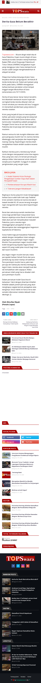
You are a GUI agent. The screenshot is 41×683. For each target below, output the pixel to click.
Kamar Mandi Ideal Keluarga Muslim (24, 646)
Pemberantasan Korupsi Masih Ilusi (21, 184)
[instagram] (11, 442)
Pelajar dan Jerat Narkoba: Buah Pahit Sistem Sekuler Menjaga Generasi (25, 358)
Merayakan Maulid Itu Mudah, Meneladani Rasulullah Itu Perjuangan (25, 482)
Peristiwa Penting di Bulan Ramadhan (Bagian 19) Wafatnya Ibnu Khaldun (25, 524)
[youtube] (30, 442)
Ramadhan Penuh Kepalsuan (22, 613)
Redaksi (23, 677)
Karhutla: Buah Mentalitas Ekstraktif (25, 579)
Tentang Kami (17, 472)
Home (29, 677)
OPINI (10, 17)
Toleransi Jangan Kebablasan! (19, 189)
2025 (8, 309)
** (29, 680)
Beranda (4, 17)
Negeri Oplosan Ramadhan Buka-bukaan (23, 632)
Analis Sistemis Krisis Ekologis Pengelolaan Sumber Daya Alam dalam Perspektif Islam (19, 178)
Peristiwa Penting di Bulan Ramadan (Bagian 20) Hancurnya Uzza (24, 515)
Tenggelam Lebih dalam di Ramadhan (25, 622)
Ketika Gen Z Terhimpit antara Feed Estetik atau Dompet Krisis (24, 599)
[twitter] (30, 437)
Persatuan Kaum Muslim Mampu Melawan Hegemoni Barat (23, 339)
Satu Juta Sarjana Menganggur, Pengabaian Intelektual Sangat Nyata (25, 454)
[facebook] (11, 437)
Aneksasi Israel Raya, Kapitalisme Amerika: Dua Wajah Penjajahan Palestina (23, 590)
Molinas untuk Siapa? (19, 490)
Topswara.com (8, 54)
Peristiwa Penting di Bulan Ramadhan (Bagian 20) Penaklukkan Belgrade (25, 507)
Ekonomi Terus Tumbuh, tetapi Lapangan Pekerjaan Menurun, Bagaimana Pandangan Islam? (23, 464)
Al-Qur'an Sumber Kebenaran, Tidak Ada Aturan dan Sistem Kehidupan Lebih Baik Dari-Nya (24, 657)
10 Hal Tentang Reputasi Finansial (24, 665)
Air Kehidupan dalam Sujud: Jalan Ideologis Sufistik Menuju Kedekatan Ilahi (25, 349)
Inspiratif (6, 26)
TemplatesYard (21, 680)
